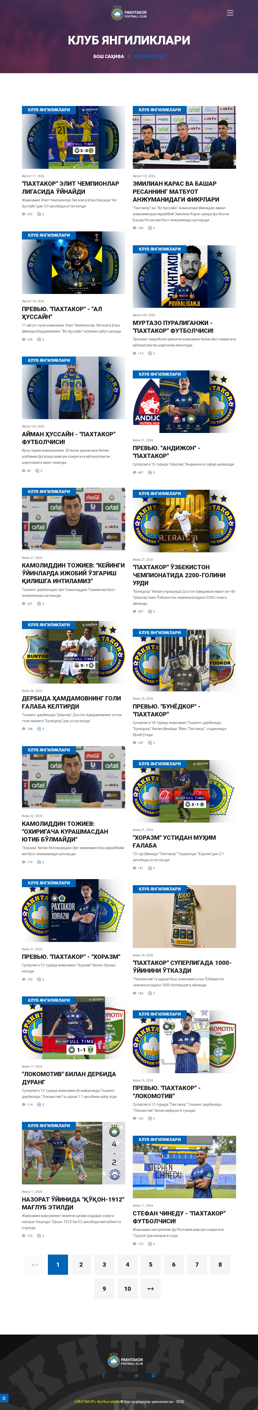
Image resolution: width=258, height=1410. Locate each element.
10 (127, 1288)
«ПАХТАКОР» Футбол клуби (97, 1402)
